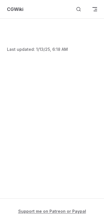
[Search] (79, 9)
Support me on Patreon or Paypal (52, 211)
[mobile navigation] (95, 9)
